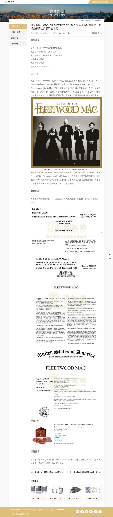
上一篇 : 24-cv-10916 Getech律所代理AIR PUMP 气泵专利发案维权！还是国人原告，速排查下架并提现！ (47, 472)
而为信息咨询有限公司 (9, 2)
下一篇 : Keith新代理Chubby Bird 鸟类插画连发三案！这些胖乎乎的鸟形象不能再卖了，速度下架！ (86, 472)
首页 (83, 20)
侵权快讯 (98, 20)
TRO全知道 (15, 32)
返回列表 (95, 33)
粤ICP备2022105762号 (20, 514)
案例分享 (14, 38)
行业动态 (14, 44)
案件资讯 (89, 20)
